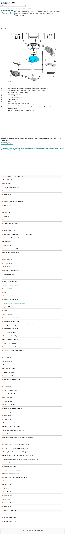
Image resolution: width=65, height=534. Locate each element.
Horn (4, 209)
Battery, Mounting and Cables (10, 223)
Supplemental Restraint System (11, 317)
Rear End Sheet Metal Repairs (10, 339)
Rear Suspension (7, 357)
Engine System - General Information (12, 426)
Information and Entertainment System (12, 238)
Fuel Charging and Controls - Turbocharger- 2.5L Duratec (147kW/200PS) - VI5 (22, 441)
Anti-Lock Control (7, 401)
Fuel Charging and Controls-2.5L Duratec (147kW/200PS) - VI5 (18, 437)
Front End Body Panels (9, 274)
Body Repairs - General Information (11, 321)
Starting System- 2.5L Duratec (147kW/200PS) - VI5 (16, 448)
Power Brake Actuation (8, 397)
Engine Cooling (6, 433)
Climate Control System (9, 502)
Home (4, 514)
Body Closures (6, 277)
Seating (5, 292)
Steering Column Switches (9, 423)
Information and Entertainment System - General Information (18, 234)
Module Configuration (8, 256)
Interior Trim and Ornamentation (11, 281)
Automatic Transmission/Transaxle (11, 470)
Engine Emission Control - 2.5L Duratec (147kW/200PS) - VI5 (18, 455)
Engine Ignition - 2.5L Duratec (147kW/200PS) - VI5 (15, 452)
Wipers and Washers (8, 306)
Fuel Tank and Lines (8, 491)
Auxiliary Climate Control (9, 198)
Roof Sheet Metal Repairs (9, 332)
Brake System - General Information (12, 379)
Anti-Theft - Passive (8, 267)
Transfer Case (6, 481)
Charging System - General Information (12, 219)
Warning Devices (7, 212)
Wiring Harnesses (7, 259)
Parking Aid (6, 216)
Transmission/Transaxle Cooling (11, 473)
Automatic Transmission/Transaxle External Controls (16, 477)
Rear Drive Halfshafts (8, 375)
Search (29, 8)
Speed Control (6, 499)
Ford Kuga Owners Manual (9, 517)
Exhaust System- (7, 484)
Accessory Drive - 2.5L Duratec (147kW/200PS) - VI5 (16, 444)
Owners (8, 8)
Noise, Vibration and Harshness (11, 187)
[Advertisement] (32, 22)
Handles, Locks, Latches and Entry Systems (26, 148)
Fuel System (6, 488)
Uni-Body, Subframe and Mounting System (13, 346)
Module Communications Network (11, 252)
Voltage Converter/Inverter (9, 230)
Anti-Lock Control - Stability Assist (11, 404)
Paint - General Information (9, 343)
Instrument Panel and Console (10, 299)
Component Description (7, 144)
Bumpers (5, 310)
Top (20, 8)
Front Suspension (7, 354)
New (17, 8)
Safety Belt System (8, 314)
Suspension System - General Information (13, 190)
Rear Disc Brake (7, 386)
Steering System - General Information (12, 408)
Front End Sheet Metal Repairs (10, 328)
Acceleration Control (8, 495)
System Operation (5, 142)
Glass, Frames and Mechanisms (11, 296)
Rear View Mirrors (7, 288)
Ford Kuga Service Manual (7, 148)
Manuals (3, 8)
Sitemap (24, 8)
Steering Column (7, 419)
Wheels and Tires (7, 361)
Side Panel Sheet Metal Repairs (11, 336)
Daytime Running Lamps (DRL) (10, 248)
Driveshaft (5, 365)
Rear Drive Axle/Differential (9, 368)
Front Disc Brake (7, 383)
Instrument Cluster (7, 205)
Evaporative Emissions (8, 462)
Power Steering (7, 412)
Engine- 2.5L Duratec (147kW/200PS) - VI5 (13, 430)
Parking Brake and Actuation (10, 390)
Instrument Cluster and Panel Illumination (13, 201)
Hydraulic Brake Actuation (9, 394)
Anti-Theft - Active (7, 263)
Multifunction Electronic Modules (11, 270)
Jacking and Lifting (7, 183)
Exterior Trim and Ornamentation (11, 285)
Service (13, 8)
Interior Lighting (7, 245)
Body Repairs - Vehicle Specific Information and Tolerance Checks (19, 325)
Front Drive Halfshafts (8, 372)
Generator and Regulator (9, 227)
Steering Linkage (7, 415)
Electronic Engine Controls (9, 466)
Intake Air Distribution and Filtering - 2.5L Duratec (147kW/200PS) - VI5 (20, 459)
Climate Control (7, 194)
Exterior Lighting (7, 241)
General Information (8, 180)
